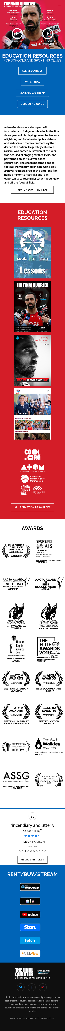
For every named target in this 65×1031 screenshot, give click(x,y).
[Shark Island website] (32, 981)
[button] (59, 4)
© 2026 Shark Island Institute (24, 1018)
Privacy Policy (48, 1018)
